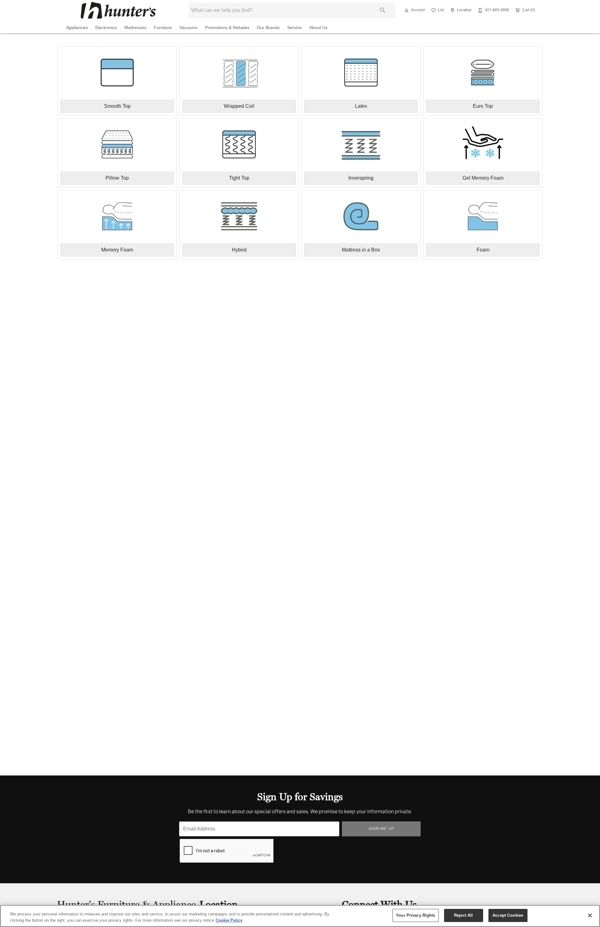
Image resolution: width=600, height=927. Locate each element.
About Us (318, 27)
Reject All (463, 915)
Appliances (77, 27)
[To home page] (118, 10)
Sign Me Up (381, 829)
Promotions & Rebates (227, 27)
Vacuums (188, 27)
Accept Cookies (507, 915)
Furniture (163, 27)
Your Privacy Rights (415, 915)
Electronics (106, 27)
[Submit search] (383, 10)
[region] (300, 916)
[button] (406, 10)
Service (294, 27)
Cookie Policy (229, 920)
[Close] (590, 915)
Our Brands (268, 27)
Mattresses (135, 27)
